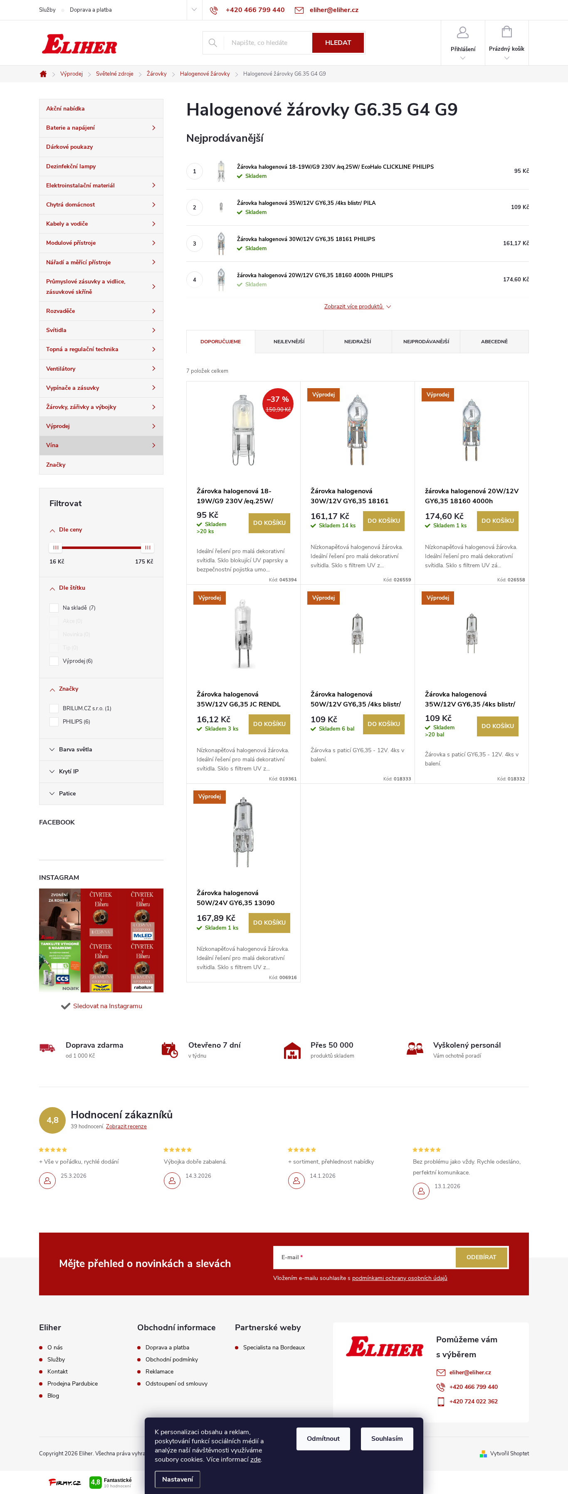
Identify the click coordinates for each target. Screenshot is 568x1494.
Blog (53, 1396)
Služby (47, 10)
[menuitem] (101, 108)
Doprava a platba (91, 10)
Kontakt (57, 1371)
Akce (72, 621)
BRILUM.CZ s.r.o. (86, 708)
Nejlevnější (289, 341)
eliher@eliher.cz (470, 1372)
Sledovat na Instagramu (107, 1006)
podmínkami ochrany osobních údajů (399, 1278)
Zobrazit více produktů (354, 306)
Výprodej (77, 661)
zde (255, 1459)
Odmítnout (323, 1438)
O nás (55, 1347)
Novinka (76, 634)
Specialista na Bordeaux (274, 1347)
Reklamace (159, 1371)
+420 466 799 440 (473, 1387)
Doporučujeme (220, 341)
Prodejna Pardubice (72, 1384)
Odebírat (481, 1257)
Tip (70, 648)
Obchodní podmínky (172, 1359)
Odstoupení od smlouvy (176, 1384)
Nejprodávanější (426, 341)
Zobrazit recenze (126, 1126)
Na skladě (78, 608)
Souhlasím (387, 1438)
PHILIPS (76, 722)
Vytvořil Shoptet (509, 1453)
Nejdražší (357, 341)
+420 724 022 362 (473, 1401)
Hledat (338, 42)
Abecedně (494, 341)
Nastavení (177, 1479)
